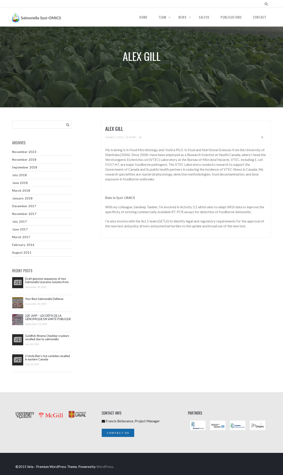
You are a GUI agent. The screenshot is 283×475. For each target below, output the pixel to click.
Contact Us (118, 432)
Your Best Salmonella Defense (44, 299)
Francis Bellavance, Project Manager (133, 421)
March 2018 (21, 190)
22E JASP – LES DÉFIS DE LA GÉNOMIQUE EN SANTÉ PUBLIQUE (48, 317)
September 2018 (24, 167)
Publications (231, 17)
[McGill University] (53, 421)
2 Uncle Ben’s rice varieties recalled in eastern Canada (47, 357)
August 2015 (21, 252)
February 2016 (23, 245)
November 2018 (24, 159)
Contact (259, 17)
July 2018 (19, 175)
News (182, 17)
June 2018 (20, 183)
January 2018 (22, 198)
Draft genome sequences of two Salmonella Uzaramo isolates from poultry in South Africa (47, 280)
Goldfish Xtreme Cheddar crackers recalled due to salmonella (47, 337)
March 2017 (21, 237)
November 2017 (24, 214)
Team (162, 17)
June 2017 (20, 229)
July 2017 (19, 221)
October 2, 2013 (114, 137)
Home (143, 17)
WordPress (104, 467)
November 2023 (24, 152)
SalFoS (204, 17)
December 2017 (24, 206)
